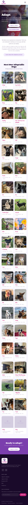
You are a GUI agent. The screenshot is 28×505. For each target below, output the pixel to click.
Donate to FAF (4, 481)
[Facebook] (3, 470)
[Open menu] (25, 2)
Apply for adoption (5, 476)
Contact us (4, 485)
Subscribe (23, 494)
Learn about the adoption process (14, 54)
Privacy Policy (4, 503)
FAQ (2, 483)
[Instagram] (6, 470)
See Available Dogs (14, 29)
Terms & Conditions (11, 503)
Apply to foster (5, 479)
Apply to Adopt (14, 25)
